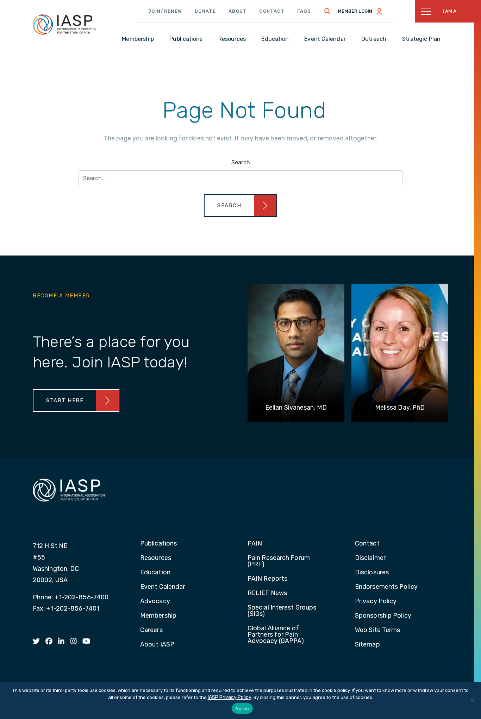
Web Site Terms (377, 630)
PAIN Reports (267, 578)
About (238, 11)
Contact (271, 11)
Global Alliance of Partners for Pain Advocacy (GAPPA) (276, 635)
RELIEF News (267, 593)
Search (240, 162)
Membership (158, 615)
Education (155, 572)
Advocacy (155, 601)
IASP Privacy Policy (229, 697)
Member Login (355, 11)
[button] (240, 205)
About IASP (157, 644)
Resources (155, 558)
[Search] (327, 11)
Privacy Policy (375, 601)
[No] (472, 700)
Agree (242, 708)
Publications (158, 543)
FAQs (304, 11)
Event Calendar (162, 587)
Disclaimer (370, 558)
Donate (205, 11)
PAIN (255, 543)
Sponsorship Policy (383, 615)
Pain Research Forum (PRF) (279, 561)
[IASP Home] (64, 24)
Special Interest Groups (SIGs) (282, 611)
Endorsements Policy (386, 587)
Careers (151, 630)
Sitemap (367, 644)
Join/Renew (165, 11)
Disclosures (372, 572)
